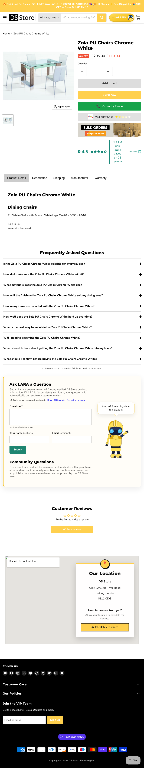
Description (39, 178)
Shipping (59, 178)
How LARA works (56, 400)
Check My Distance (104, 627)
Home (6, 33)
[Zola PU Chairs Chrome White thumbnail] (8, 120)
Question (16, 406)
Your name (21, 433)
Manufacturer (79, 178)
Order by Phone (109, 106)
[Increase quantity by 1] (108, 71)
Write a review (72, 529)
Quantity (82, 63)
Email (61, 433)
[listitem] (72, 264)
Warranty (101, 178)
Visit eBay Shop (113, 117)
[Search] (101, 18)
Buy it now (109, 95)
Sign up (55, 720)
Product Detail (16, 178)
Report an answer (76, 400)
